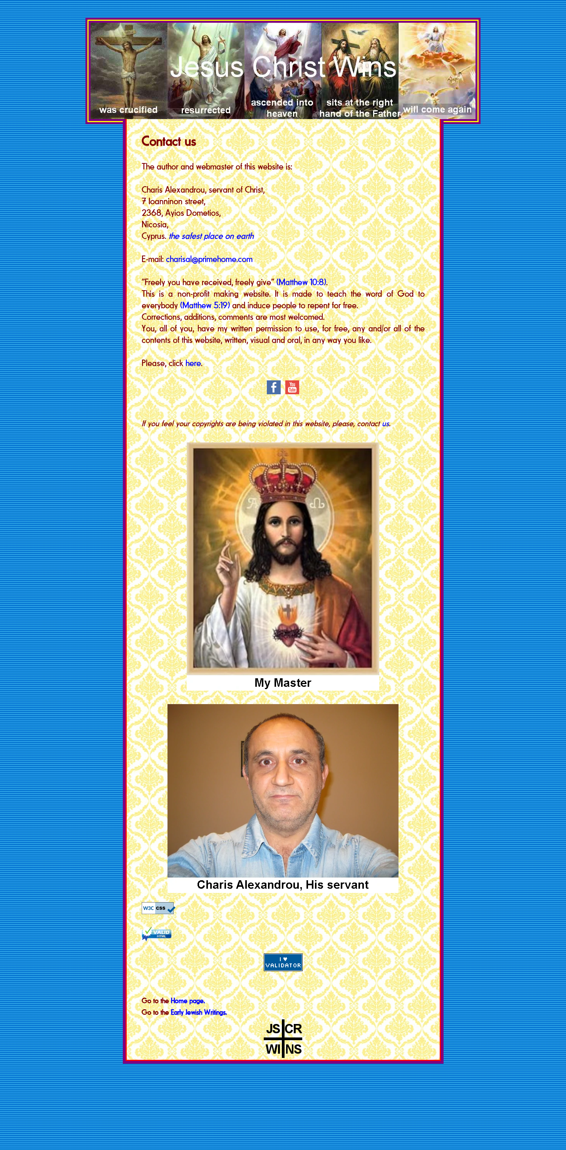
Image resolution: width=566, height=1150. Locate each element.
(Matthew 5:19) (205, 305)
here (193, 362)
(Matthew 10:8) (301, 282)
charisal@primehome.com (209, 258)
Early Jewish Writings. (199, 1012)
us (385, 423)
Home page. (188, 1000)
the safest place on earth (211, 235)
